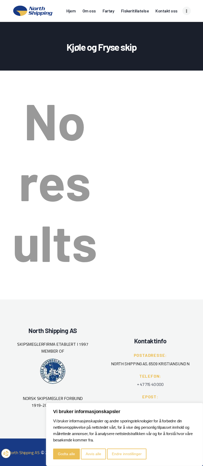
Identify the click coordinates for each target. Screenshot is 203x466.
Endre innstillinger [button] (127, 454)
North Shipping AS (24, 452)
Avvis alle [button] (93, 454)
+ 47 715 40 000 (150, 384)
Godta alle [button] (66, 454)
